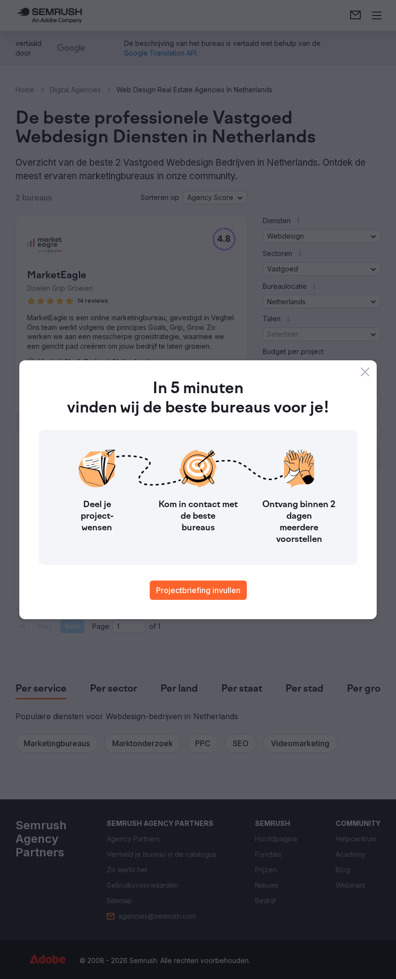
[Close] (365, 371)
